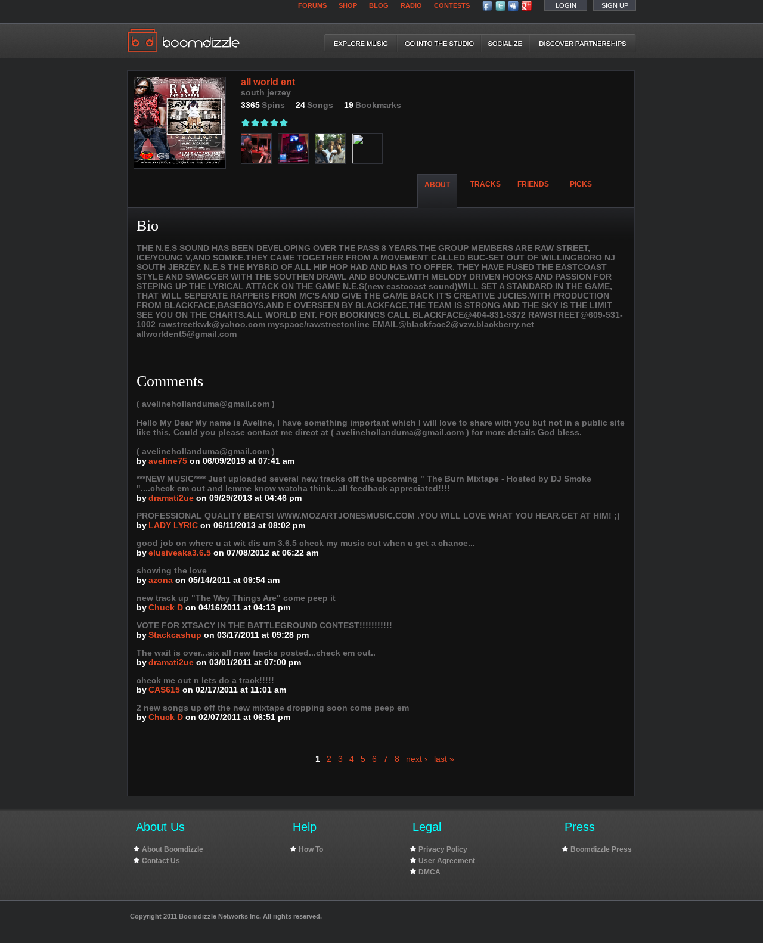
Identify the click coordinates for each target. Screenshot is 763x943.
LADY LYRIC (173, 525)
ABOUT (437, 185)
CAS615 (164, 689)
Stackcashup (174, 635)
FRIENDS (533, 184)
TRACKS (485, 184)
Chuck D (165, 607)
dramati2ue (171, 497)
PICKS (581, 184)
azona (160, 580)
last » (444, 759)
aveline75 (167, 461)
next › (416, 759)
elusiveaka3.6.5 (179, 552)
